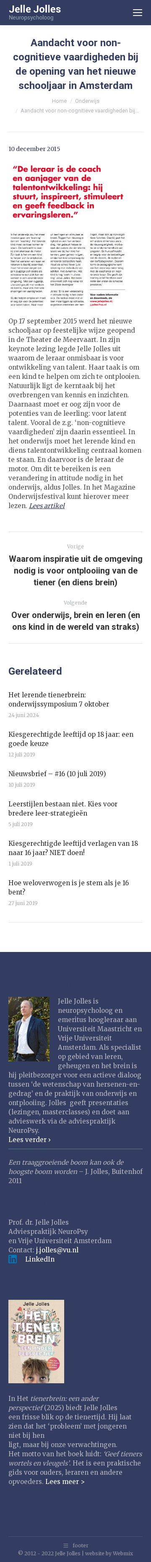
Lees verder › (29, 1140)
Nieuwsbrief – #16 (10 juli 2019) (57, 774)
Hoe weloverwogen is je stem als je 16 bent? (68, 887)
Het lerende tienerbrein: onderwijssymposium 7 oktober (58, 699)
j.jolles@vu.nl (57, 1250)
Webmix (123, 1553)
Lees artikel (47, 506)
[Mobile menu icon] (138, 13)
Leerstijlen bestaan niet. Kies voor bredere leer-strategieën (62, 808)
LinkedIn (40, 1259)
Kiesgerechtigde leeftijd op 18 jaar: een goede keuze (70, 739)
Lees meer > (65, 1482)
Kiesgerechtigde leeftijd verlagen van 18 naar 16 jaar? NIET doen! (73, 848)
